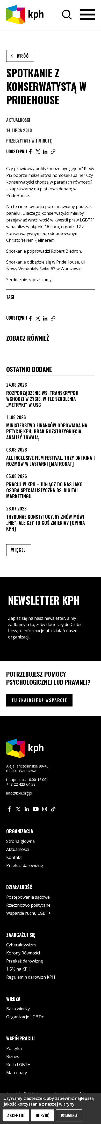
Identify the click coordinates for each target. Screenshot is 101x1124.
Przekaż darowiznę (24, 865)
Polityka (14, 1048)
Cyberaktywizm (21, 945)
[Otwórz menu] (87, 14)
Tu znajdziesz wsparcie (39, 700)
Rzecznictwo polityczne (28, 905)
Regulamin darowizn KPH (30, 977)
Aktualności (18, 120)
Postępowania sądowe (28, 897)
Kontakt (14, 857)
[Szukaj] (67, 14)
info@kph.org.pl (19, 793)
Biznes (12, 1056)
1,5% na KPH (18, 969)
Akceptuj (15, 1115)
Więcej (21, 550)
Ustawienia (69, 1115)
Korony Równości (23, 953)
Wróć (23, 56)
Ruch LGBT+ (18, 1064)
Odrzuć (42, 1115)
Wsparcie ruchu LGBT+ (28, 913)
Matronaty (16, 1072)
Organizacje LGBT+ (25, 1017)
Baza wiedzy (18, 1009)
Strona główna (20, 841)
